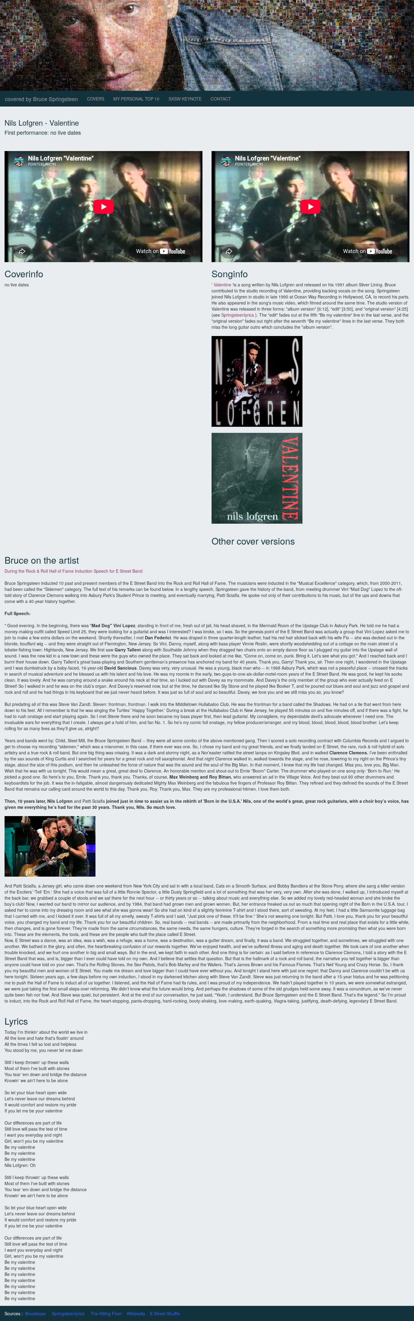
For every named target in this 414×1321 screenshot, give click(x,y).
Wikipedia (136, 1313)
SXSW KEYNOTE (185, 99)
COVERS (95, 99)
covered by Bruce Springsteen (41, 99)
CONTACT (221, 99)
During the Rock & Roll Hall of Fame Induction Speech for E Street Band (73, 571)
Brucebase (35, 1313)
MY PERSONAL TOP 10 (136, 99)
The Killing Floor (106, 1313)
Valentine (222, 285)
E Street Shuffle (165, 1313)
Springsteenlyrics (237, 315)
